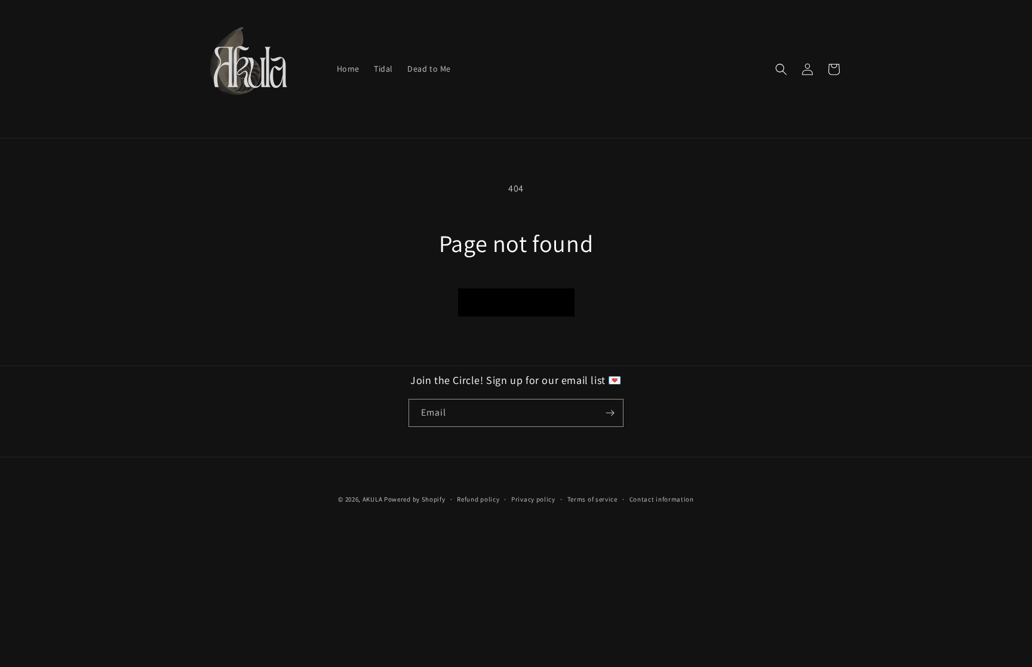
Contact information (661, 499)
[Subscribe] (610, 413)
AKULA (373, 499)
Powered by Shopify (415, 499)
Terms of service (592, 499)
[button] (781, 69)
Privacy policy (533, 499)
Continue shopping (516, 302)
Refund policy (478, 499)
